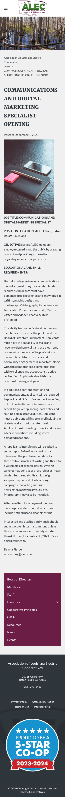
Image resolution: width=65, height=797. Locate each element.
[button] (57, 602)
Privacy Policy (19, 701)
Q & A (11, 617)
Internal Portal (42, 706)
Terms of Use (22, 706)
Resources (14, 625)
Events (11, 640)
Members (13, 587)
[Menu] (6, 8)
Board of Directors (19, 579)
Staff (10, 594)
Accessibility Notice (43, 701)
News (11, 632)
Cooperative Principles (22, 609)
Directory (13, 602)
